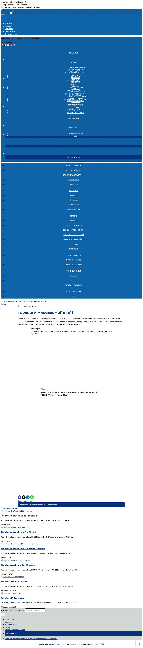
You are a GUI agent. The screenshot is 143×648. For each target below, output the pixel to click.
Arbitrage (73, 249)
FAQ (75, 136)
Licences (8, 622)
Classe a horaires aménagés (73, 239)
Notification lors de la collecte (51, 644)
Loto (73, 280)
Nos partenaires (75, 98)
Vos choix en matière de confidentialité (83, 644)
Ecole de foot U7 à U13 (74, 235)
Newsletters (10, 31)
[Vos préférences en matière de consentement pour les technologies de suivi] (139, 644)
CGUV (7, 627)
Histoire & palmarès (76, 67)
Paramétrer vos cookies (15, 630)
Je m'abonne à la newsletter (13, 610)
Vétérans (73, 244)
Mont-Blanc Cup (75, 105)
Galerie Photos (11, 34)
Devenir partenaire (73, 264)
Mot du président (76, 70)
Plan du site (9, 619)
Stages (76, 107)
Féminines (76, 89)
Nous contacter (75, 133)
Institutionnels (76, 95)
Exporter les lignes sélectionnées (14, 2)
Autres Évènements (75, 113)
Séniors (75, 86)
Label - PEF (73, 184)
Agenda (8, 26)
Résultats (9, 29)
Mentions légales (12, 624)
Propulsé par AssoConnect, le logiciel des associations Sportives (31, 639)
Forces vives (75, 75)
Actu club (9, 23)
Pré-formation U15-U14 (75, 94)
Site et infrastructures (73, 175)
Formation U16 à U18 (73, 225)
